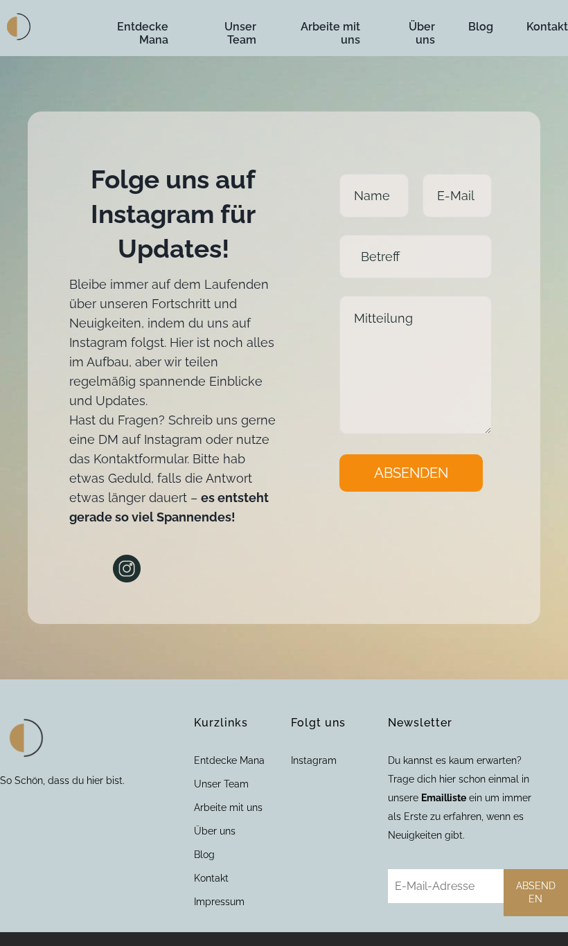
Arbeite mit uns (330, 33)
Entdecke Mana (142, 33)
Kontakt (547, 26)
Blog (480, 26)
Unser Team (240, 33)
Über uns (422, 33)
